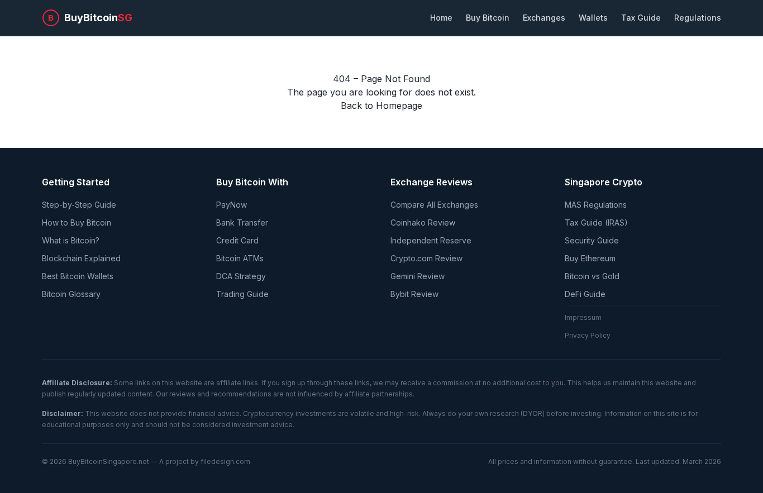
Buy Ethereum (590, 258)
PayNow (231, 204)
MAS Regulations (596, 204)
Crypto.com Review (426, 258)
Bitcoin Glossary (71, 294)
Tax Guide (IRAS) (596, 222)
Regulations (697, 17)
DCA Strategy (241, 276)
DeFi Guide (585, 294)
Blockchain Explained (81, 258)
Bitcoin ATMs (240, 258)
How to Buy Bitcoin (76, 222)
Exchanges (544, 17)
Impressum (583, 317)
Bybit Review (414, 294)
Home (441, 17)
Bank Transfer (242, 222)
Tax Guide (641, 17)
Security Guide (592, 240)
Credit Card (237, 240)
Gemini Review (417, 276)
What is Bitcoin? (70, 240)
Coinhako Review (422, 222)
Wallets (593, 17)
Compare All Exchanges (434, 204)
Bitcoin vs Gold (592, 276)
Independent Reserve (430, 240)
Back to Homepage (381, 105)
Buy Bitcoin (487, 17)
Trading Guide (242, 294)
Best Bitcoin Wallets (77, 276)
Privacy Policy (588, 335)
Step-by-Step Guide (79, 204)
